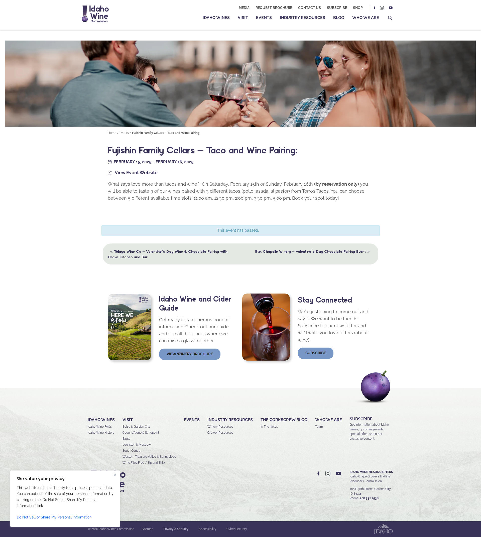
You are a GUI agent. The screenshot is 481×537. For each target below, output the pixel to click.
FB (375, 8)
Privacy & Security (176, 529)
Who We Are (365, 17)
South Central (132, 450)
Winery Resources (220, 426)
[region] (65, 498)
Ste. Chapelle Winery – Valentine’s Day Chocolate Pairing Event (312, 251)
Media (244, 8)
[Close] (115, 475)
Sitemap (147, 529)
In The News (269, 426)
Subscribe (337, 8)
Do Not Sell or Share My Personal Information (54, 517)
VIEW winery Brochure (190, 354)
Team (319, 426)
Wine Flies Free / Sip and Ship (144, 462)
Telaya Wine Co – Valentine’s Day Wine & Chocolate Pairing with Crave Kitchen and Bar (167, 253)
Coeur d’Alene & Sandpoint (141, 432)
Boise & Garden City (136, 426)
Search (390, 18)
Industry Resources (302, 17)
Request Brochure (274, 8)
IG (382, 8)
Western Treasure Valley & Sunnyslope (149, 456)
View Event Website (136, 172)
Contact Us (309, 8)
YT (390, 8)
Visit (243, 17)
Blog (338, 17)
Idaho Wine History (101, 432)
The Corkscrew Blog (284, 419)
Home (112, 133)
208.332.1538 (369, 498)
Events (264, 17)
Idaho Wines (216, 17)
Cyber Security (236, 529)
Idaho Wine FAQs (100, 426)
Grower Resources (220, 432)
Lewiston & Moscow (137, 444)
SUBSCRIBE (361, 419)
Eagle (126, 438)
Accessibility (207, 529)
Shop (358, 8)
